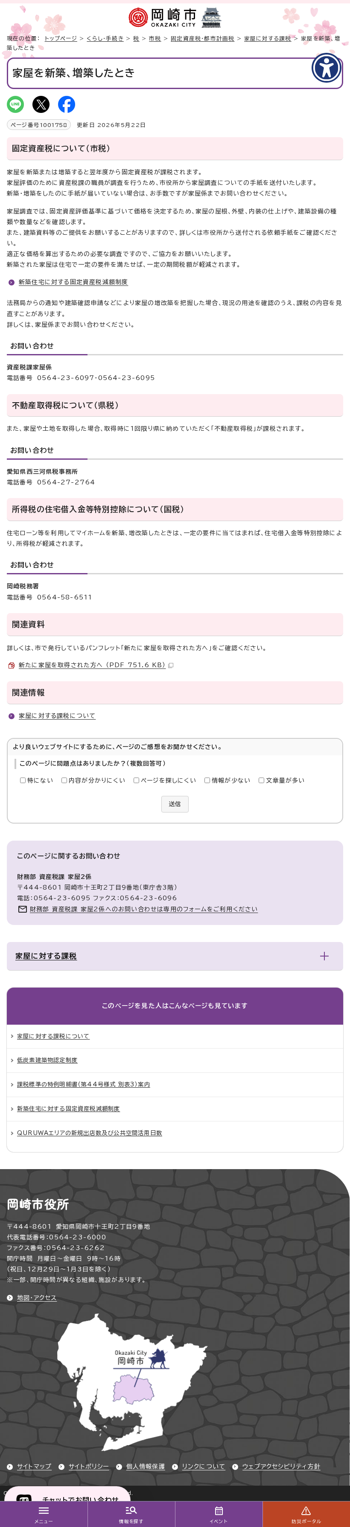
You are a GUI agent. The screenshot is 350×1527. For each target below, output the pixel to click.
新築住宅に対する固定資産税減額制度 (73, 282)
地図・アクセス (37, 1298)
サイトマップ (34, 1466)
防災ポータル (306, 1521)
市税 (155, 38)
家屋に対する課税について (57, 716)
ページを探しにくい (168, 781)
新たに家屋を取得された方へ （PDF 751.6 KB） (92, 665)
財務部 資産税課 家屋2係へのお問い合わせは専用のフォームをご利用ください (144, 909)
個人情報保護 (145, 1466)
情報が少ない (231, 781)
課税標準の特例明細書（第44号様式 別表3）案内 (83, 1084)
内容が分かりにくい (97, 781)
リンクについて (203, 1466)
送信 (175, 804)
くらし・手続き (105, 38)
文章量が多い (285, 781)
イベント (219, 1521)
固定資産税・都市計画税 (202, 38)
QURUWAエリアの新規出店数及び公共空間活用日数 (89, 1133)
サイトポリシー (89, 1466)
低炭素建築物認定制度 (47, 1060)
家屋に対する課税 (268, 38)
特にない (40, 781)
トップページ (61, 38)
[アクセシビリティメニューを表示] (326, 68)
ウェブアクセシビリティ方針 (281, 1466)
